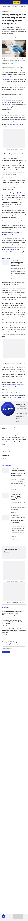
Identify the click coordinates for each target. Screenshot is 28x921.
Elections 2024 (5, 11)
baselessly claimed (9, 252)
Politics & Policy (6, 6)
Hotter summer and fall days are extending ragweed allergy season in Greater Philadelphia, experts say (13, 613)
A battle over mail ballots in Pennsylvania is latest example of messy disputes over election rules (18, 472)
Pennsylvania (22, 6)
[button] (3, 916)
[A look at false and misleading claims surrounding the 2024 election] (5, 498)
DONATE (17, 2)
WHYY (5, 2)
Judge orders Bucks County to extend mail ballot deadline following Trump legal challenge (18, 519)
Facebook (8, 427)
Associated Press (6, 37)
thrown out (7, 185)
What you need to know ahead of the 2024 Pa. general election (17, 263)
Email (14, 427)
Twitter (11, 427)
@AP (7, 555)
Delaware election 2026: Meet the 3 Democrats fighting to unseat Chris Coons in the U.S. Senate (14, 621)
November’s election (20, 397)
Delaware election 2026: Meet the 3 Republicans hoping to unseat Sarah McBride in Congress (14, 630)
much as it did (14, 232)
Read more (6, 551)
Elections (15, 6)
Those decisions (6, 393)
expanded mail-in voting (16, 124)
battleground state (8, 79)
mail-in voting (7, 102)
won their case (12, 178)
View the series (6, 459)
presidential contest (9, 100)
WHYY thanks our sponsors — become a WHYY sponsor (14, 149)
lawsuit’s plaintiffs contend (14, 154)
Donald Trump (11, 249)
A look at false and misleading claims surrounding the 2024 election (16, 497)
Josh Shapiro (20, 193)
